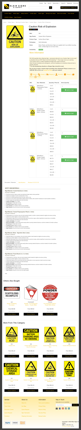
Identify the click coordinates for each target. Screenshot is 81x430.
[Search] (50, 7)
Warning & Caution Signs (22, 22)
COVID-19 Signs (9, 17)
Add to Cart (70, 90)
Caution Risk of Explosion (44, 22)
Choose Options (12, 314)
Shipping (51, 74)
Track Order (8, 406)
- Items (69, 7)
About (31, 76)
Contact (43, 74)
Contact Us (63, 3)
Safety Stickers (24, 13)
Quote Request (8, 412)
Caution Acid (12, 345)
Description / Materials (10, 182)
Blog (45, 3)
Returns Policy (42, 409)
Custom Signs (8, 13)
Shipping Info (69, 3)
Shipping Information (27, 416)
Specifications (21, 182)
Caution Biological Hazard (69, 345)
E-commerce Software (66, 426)
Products (41, 3)
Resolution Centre (9, 409)
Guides (39, 76)
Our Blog (24, 406)
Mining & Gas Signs (51, 13)
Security (60, 74)
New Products (17, 17)
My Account (7, 403)
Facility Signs (33, 13)
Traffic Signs (41, 13)
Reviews (30, 182)
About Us (49, 3)
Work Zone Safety (61, 13)
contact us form (48, 70)
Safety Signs (16, 13)
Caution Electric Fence (69, 380)
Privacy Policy (42, 406)
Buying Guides (56, 3)
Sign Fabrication (26, 412)
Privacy (68, 74)
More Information (37, 53)
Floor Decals (71, 13)
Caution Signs (33, 22)
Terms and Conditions (44, 403)
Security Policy (42, 412)
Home (4, 22)
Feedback (7, 416)
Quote (34, 74)
